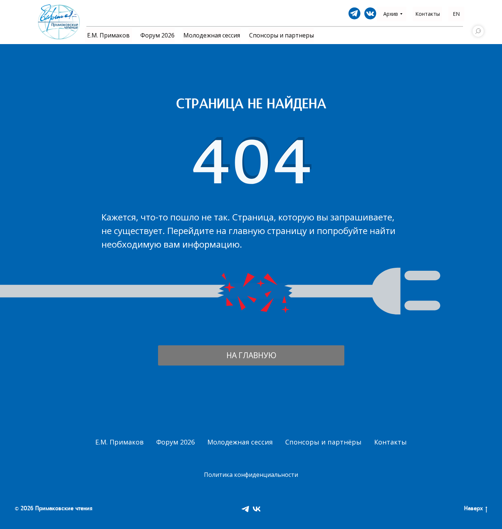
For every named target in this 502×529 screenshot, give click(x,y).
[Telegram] (245, 509)
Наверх (473, 509)
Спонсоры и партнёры (323, 442)
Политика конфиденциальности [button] (251, 475)
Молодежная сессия (240, 442)
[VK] (256, 509)
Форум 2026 (175, 442)
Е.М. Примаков (119, 442)
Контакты (390, 442)
